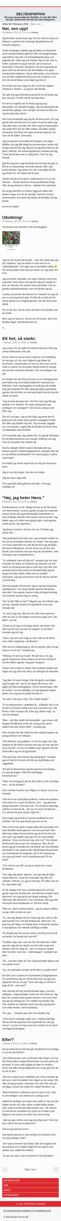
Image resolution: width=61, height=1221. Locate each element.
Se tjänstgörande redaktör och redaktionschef (27, 1210)
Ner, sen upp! (15, 28)
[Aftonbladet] (13, 3)
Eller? (8, 1039)
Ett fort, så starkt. (19, 338)
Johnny (34, 32)
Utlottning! (12, 217)
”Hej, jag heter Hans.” (23, 497)
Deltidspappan (30, 14)
